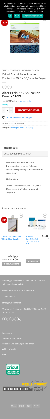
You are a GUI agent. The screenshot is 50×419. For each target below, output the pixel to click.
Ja (10, 16)
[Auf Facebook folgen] (4, 319)
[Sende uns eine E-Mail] (14, 319)
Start (4, 70)
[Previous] (6, 38)
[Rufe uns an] (19, 319)
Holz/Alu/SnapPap (31, 70)
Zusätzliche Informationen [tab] (17, 154)
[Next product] (4, 87)
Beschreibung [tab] (10, 148)
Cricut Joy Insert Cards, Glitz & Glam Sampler (11, 238)
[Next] (43, 38)
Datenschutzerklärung (32, 16)
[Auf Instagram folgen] (9, 319)
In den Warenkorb (28, 110)
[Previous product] (9, 87)
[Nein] (46, 11)
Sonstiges (15, 70)
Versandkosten (26, 101)
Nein (17, 16)
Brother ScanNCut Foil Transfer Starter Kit (32, 240)
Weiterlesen (33, 261)
